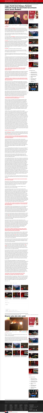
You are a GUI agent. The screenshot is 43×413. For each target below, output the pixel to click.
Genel (20, 4)
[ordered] (12, 310)
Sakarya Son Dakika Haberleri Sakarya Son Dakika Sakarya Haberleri (12, 4)
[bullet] (13, 310)
